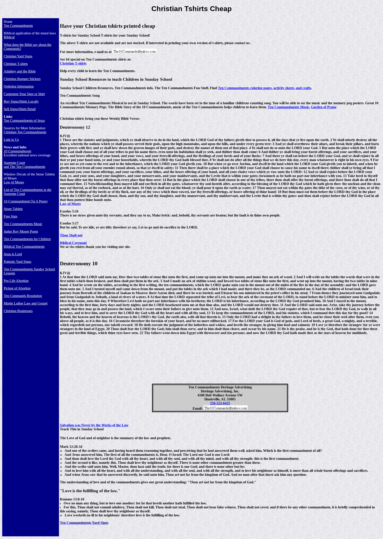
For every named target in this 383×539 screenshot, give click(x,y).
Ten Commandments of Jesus (24, 120)
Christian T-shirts (16, 64)
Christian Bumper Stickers (22, 79)
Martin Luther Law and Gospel (25, 303)
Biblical (9, 37)
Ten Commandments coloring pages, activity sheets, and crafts (264, 88)
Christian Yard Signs (18, 56)
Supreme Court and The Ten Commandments (24, 165)
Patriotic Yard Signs (17, 262)
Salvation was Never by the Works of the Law (94, 425)
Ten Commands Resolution (23, 296)
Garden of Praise (323, 107)
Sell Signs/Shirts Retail (20, 109)
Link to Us (11, 140)
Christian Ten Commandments (25, 132)
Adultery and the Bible (20, 71)
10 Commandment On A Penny (26, 201)
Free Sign (10, 216)
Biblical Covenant (73, 243)
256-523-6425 (220, 403)
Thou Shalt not (71, 235)
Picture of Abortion (17, 288)
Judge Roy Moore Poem (21, 231)
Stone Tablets (13, 209)
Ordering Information (19, 86)
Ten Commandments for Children (27, 239)
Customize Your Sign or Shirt (24, 94)
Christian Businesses (18, 311)
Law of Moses (14, 182)
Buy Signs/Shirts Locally (21, 101)
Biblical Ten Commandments (24, 246)
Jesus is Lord (13, 254)
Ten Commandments (18, 26)
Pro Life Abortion (16, 281)
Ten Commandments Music (23, 224)
